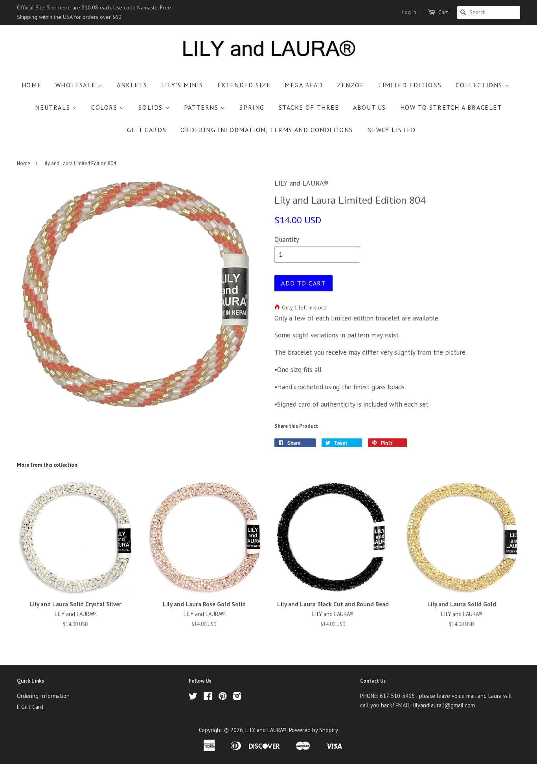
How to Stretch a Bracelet (451, 107)
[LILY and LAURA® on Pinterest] (222, 697)
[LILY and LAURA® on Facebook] (207, 697)
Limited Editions (410, 85)
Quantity (286, 239)
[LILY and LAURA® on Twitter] (193, 697)
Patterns (202, 107)
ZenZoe (350, 85)
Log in (409, 12)
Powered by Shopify (313, 730)
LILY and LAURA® (266, 730)
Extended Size (244, 85)
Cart (443, 12)
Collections (480, 85)
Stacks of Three (309, 107)
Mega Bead (304, 85)
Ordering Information (43, 696)
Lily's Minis (182, 85)
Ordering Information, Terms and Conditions (266, 130)
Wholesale (76, 85)
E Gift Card (30, 707)
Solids (151, 107)
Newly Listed (391, 130)
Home (31, 85)
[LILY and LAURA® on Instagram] (237, 697)
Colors (105, 107)
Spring (252, 107)
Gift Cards (146, 130)
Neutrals (53, 107)
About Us (369, 107)
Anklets (132, 85)
